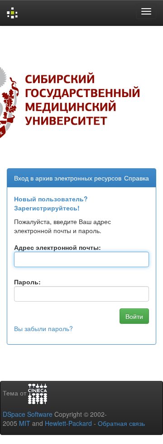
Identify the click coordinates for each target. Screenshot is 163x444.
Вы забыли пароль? (43, 328)
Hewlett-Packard (68, 423)
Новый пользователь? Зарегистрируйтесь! (51, 203)
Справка (136, 177)
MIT (24, 423)
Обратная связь (121, 423)
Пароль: (27, 281)
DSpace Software (28, 414)
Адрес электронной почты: (57, 247)
